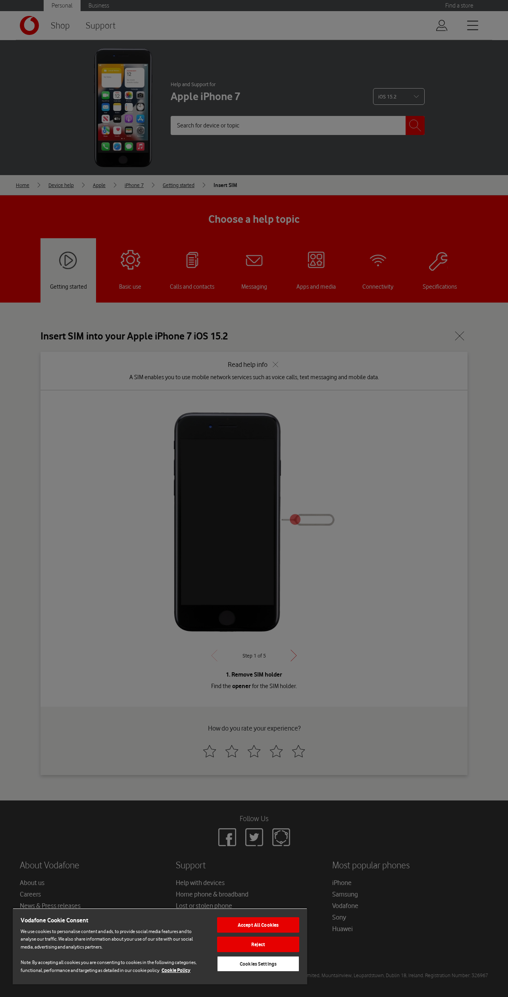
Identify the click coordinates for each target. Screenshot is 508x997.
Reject (258, 944)
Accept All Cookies (258, 925)
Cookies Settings (258, 964)
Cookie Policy (176, 970)
